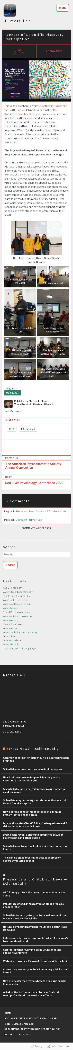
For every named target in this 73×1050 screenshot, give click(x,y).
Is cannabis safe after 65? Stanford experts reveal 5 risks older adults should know (35, 825)
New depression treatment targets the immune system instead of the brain (32, 813)
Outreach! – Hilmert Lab (29, 519)
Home (8, 1013)
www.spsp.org (11, 620)
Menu (62, 7)
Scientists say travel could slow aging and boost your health (35, 848)
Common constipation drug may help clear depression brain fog (36, 759)
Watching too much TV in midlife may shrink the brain (35, 961)
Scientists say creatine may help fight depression (33, 769)
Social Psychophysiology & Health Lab (30, 1018)
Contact (25, 1034)
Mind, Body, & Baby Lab (19, 1024)
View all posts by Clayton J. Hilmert (33, 404)
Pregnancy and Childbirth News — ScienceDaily (35, 881)
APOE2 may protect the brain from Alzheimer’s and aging (34, 894)
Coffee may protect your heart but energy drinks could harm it (36, 971)
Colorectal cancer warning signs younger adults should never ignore (32, 951)
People (9, 1034)
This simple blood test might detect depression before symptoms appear (32, 859)
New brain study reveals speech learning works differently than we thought (31, 779)
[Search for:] (36, 555)
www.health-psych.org (15, 600)
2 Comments (54, 51)
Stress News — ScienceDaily (33, 748)
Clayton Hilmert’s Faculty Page (19, 648)
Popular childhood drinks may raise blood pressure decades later (33, 905)
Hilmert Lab (17, 21)
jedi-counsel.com (12, 640)
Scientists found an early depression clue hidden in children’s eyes (34, 791)
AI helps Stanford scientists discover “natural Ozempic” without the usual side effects (31, 994)
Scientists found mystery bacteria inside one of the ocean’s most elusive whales (34, 917)
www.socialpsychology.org (17, 616)
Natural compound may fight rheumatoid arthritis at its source (35, 928)
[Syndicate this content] (4, 748)
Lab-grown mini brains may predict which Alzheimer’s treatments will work (35, 940)
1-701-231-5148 (12, 731)
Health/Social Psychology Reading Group (32, 1029)
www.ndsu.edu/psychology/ (18, 591)
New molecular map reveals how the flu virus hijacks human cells (34, 983)
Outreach (12, 393)
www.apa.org (10, 628)
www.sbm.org (10, 608)
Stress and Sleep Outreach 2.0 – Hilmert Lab (41, 511)
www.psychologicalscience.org (20, 632)
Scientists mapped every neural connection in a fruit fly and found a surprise (35, 802)
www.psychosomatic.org (16, 604)
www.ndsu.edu (11, 644)
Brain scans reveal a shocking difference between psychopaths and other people (33, 836)
